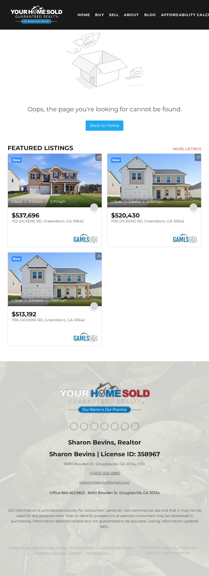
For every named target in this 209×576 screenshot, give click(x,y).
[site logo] (104, 398)
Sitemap (75, 552)
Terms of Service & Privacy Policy (38, 547)
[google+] (135, 426)
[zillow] (104, 426)
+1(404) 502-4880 (104, 473)
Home (83, 15)
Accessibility (97, 552)
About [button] (131, 15)
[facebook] (74, 426)
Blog (150, 15)
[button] (36, 15)
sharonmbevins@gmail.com (104, 482)
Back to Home (104, 125)
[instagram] (115, 426)
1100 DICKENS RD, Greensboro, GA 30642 (147, 221)
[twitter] (94, 426)
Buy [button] (99, 15)
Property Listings (49, 552)
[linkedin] (84, 426)
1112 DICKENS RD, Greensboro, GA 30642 (48, 221)
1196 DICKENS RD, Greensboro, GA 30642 (48, 320)
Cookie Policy (83, 547)
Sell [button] (114, 15)
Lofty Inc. (170, 547)
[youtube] (125, 426)
